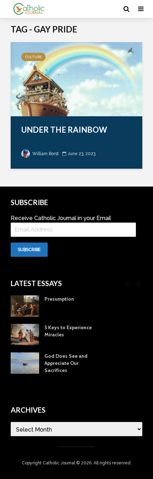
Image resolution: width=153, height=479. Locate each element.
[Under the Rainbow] (76, 78)
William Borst (45, 153)
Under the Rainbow (64, 129)
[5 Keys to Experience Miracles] (25, 334)
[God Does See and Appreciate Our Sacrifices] (25, 362)
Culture (33, 57)
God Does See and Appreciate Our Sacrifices (66, 363)
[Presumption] (25, 305)
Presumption (59, 299)
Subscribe (29, 249)
